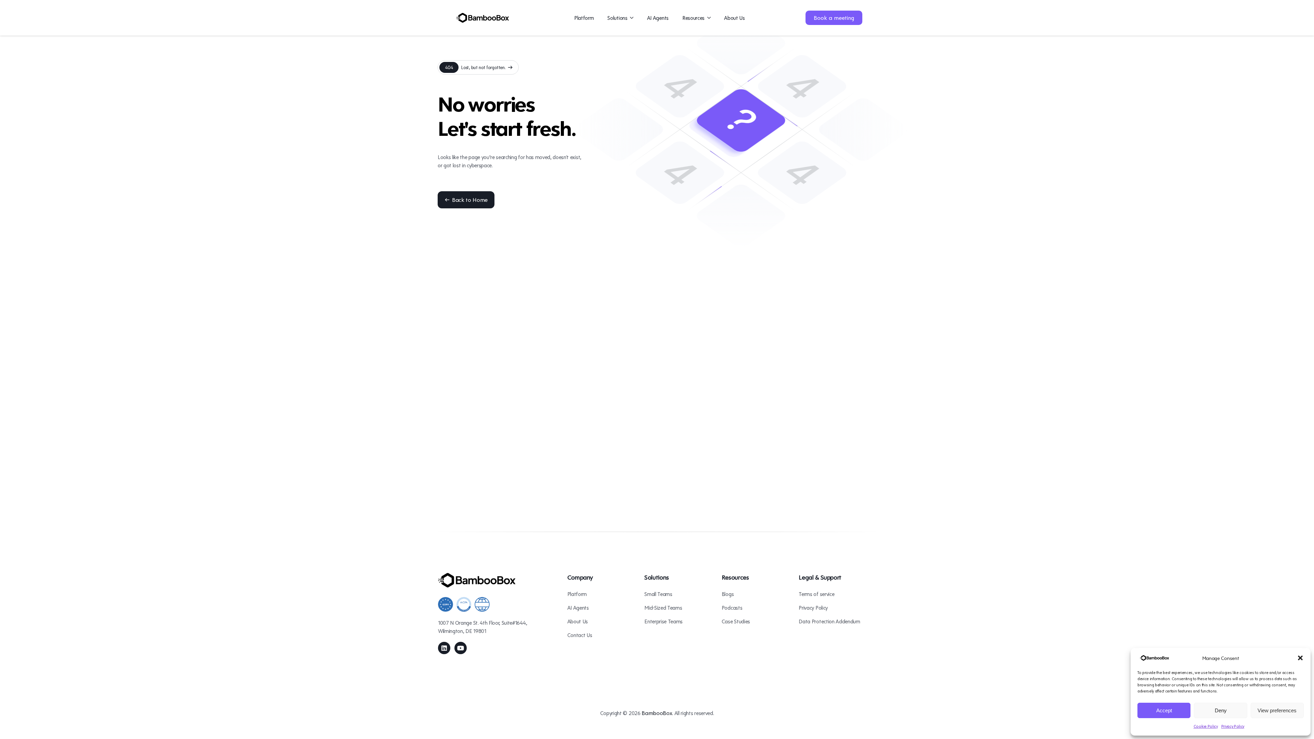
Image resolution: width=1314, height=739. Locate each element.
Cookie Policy (1206, 726)
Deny (1221, 710)
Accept (1164, 710)
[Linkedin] (444, 648)
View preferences (1277, 710)
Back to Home (470, 199)
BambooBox (657, 712)
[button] (1300, 657)
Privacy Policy (1233, 726)
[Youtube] (460, 648)
